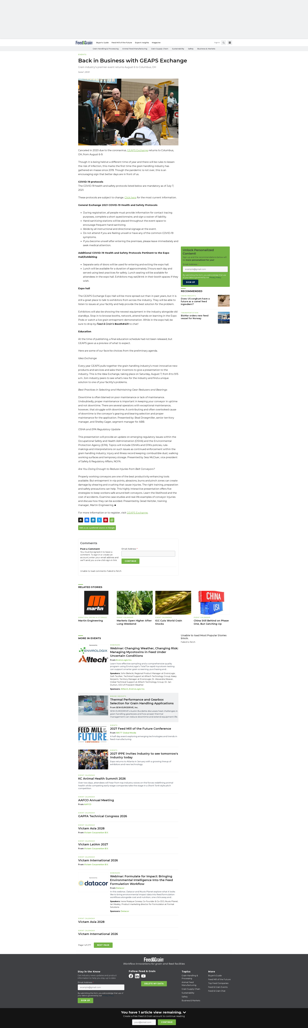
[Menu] (229, 42)
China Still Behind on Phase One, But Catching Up (211, 622)
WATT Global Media (126, 733)
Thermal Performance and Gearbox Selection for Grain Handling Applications (142, 701)
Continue (167, 1022)
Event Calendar (125, 617)
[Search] (223, 42)
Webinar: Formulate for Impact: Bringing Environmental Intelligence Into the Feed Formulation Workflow (141, 880)
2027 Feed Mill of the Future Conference (140, 728)
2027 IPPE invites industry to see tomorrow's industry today (144, 755)
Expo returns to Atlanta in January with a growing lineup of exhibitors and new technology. (140, 763)
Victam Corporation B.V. (96, 832)
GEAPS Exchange (137, 150)
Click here (130, 197)
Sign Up (190, 282)
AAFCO (87, 804)
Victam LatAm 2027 (93, 844)
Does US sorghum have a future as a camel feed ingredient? (195, 302)
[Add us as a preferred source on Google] (111, 520)
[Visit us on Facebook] (131, 976)
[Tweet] (99, 520)
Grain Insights (188, 296)
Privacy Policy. (215, 277)
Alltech (124, 689)
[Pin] (105, 520)
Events (82, 54)
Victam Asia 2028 (91, 828)
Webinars (115, 645)
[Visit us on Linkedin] (137, 976)
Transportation (189, 313)
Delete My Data (154, 983)
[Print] (80, 520)
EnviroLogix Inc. (124, 660)
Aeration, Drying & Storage (92, 617)
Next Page (103, 945)
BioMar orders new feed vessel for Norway (194, 317)
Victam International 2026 (98, 860)
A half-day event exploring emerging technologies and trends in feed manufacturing (143, 737)
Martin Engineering (90, 620)
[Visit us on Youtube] (143, 976)
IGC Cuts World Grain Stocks (168, 622)
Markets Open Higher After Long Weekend (134, 622)
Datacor (120, 888)
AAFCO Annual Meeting (96, 800)
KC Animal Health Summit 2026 (102, 778)
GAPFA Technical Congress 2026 (102, 816)
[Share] (86, 520)
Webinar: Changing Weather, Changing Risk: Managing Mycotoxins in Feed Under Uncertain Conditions (144, 652)
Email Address (130, 549)
